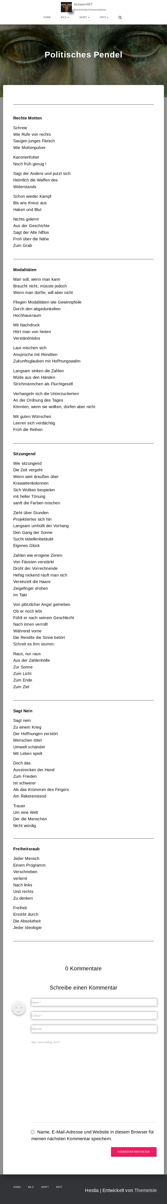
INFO (103, 17)
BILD (64, 17)
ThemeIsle (145, 1190)
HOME (47, 17)
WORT (83, 17)
